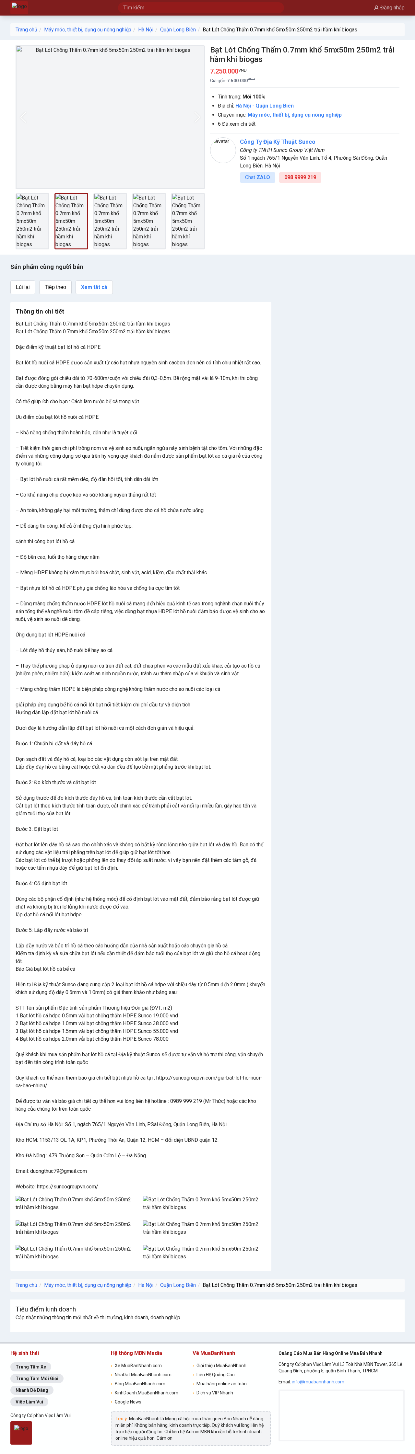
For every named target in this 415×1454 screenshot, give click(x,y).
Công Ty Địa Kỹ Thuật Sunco (277, 141)
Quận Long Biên (178, 30)
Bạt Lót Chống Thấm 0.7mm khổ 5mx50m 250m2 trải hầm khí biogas (280, 30)
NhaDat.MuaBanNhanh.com (141, 1374)
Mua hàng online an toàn (220, 1383)
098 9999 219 (300, 177)
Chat (257, 177)
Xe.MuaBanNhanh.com (136, 1365)
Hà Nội (145, 30)
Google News (126, 1401)
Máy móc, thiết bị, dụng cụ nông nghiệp (87, 30)
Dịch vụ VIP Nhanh (213, 1392)
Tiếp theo (55, 287)
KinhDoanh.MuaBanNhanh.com (144, 1392)
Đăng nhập (392, 8)
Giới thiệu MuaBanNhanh (219, 1365)
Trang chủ (26, 30)
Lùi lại (23, 287)
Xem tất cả (94, 287)
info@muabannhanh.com (318, 1381)
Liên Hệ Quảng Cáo (214, 1374)
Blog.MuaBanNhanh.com (138, 1383)
